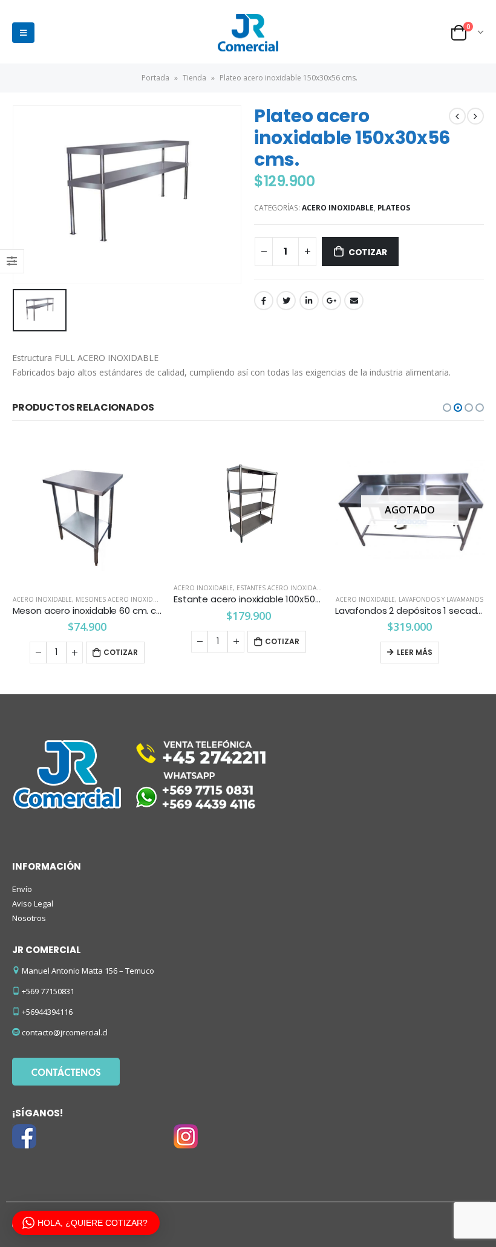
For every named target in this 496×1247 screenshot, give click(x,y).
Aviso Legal (32, 903)
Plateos (393, 208)
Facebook (263, 300)
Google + (331, 300)
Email (354, 300)
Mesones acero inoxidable (121, 599)
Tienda (194, 78)
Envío (22, 889)
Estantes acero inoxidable (282, 588)
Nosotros (29, 918)
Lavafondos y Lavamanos (441, 599)
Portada (155, 78)
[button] (447, 407)
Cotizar (367, 252)
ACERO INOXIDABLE (338, 208)
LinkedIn (309, 300)
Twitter (286, 300)
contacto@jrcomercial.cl (65, 1032)
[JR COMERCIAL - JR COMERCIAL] (248, 32)
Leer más (414, 652)
